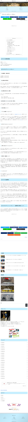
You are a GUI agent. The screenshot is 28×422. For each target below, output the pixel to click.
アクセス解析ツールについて (11, 47)
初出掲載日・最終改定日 (11, 42)
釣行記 (2, 395)
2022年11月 (14, 360)
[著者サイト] (7, 233)
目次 (13, 38)
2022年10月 (14, 362)
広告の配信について (10, 46)
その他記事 (2, 400)
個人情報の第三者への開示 (11, 44)
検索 (26, 305)
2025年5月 (14, 344)
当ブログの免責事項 (9, 53)
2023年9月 (14, 353)
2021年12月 (14, 376)
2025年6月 (14, 342)
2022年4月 (14, 369)
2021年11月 (14, 378)
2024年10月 (14, 349)
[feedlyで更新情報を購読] (20, 233)
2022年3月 (14, 371)
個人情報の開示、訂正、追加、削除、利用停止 (14, 45)
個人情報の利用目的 (10, 43)
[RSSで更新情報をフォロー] (14, 235)
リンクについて (9, 52)
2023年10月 (14, 351)
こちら (21, 119)
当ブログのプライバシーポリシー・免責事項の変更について (14, 54)
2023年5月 (14, 358)
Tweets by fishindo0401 (4, 390)
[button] (25, 200)
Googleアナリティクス (18, 114)
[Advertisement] (14, 22)
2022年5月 (14, 367)
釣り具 (2, 397)
